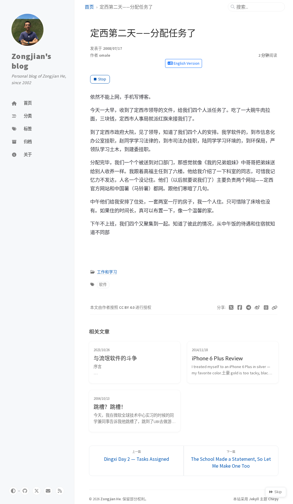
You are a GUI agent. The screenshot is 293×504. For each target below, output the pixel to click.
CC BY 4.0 (127, 307)
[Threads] (266, 307)
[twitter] (37, 491)
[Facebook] (240, 307)
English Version (186, 63)
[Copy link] (274, 307)
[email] (48, 491)
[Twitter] (231, 307)
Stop (102, 79)
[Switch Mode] (13, 491)
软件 (103, 284)
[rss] (60, 491)
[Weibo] (257, 307)
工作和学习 (107, 272)
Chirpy (273, 499)
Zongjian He (110, 499)
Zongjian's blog (31, 61)
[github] (25, 491)
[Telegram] (249, 307)
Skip (278, 491)
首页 (89, 7)
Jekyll (254, 499)
